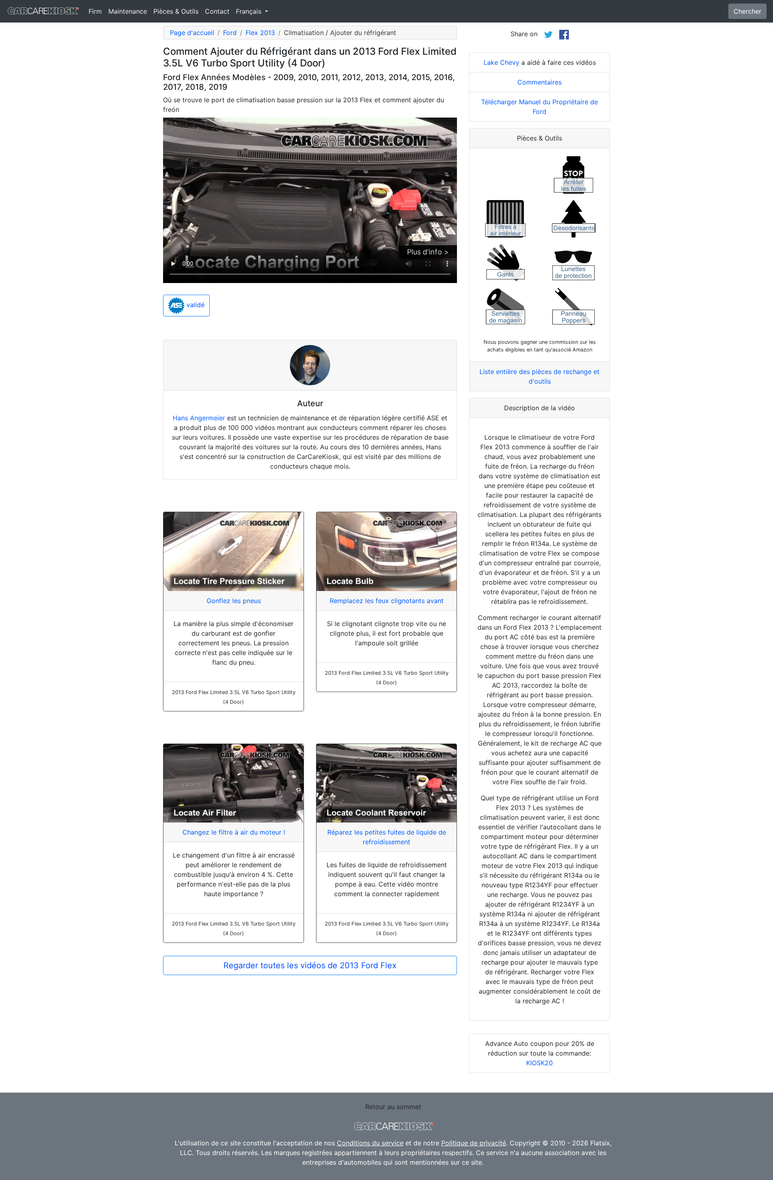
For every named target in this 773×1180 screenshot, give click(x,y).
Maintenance (127, 11)
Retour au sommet (393, 1107)
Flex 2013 (260, 33)
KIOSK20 (539, 1063)
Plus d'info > (428, 252)
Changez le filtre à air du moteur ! (233, 832)
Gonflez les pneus (234, 601)
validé (194, 305)
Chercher (747, 11)
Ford (230, 33)
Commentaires (539, 82)
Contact (217, 11)
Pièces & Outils (175, 11)
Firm (95, 11)
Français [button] (249, 11)
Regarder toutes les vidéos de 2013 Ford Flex (310, 965)
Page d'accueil (192, 33)
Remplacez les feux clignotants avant (387, 601)
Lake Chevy (501, 62)
